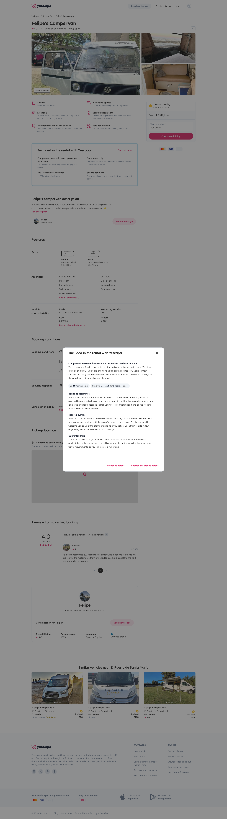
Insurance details (115, 465)
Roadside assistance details (144, 465)
